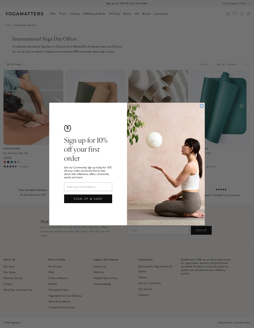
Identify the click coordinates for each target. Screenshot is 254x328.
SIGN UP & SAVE (88, 199)
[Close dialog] (201, 106)
